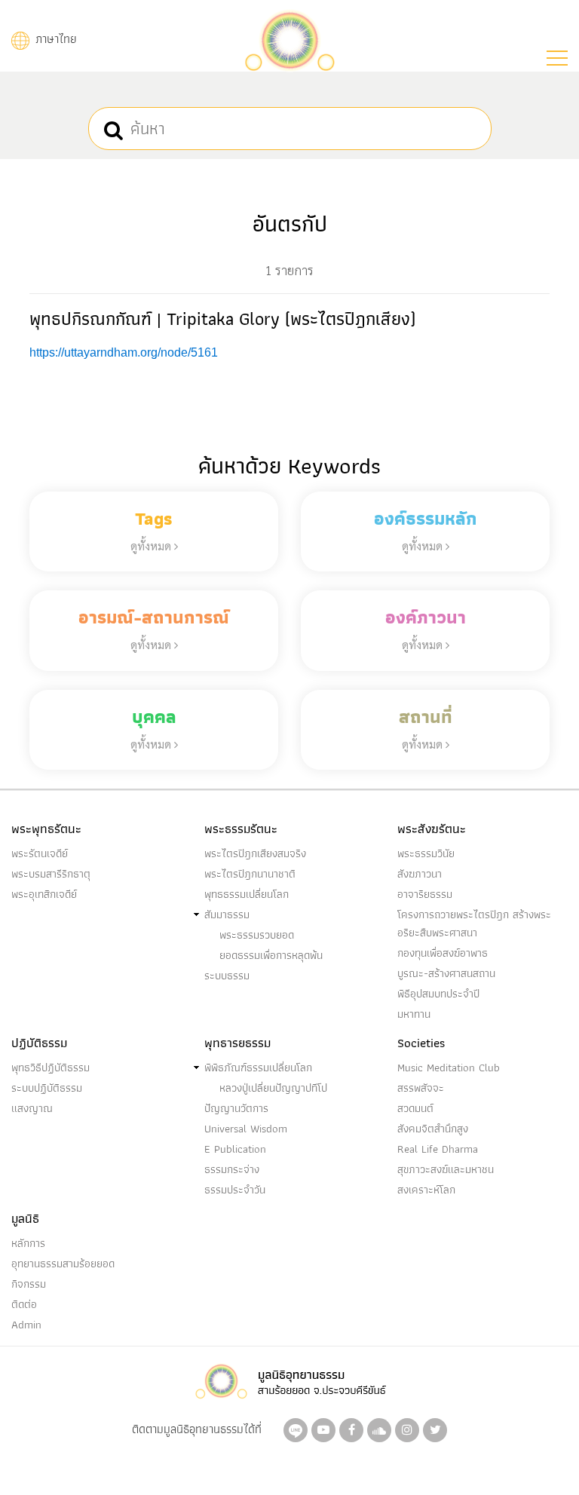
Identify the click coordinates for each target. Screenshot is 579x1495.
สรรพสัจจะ (420, 1088)
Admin (26, 1325)
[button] (557, 58)
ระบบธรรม (227, 976)
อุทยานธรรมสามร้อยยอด (63, 1264)
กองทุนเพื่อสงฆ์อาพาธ (442, 953)
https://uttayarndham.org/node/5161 (123, 352)
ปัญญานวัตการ (236, 1108)
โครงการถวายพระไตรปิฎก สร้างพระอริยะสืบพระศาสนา (474, 923)
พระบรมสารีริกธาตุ (50, 874)
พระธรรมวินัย (426, 853)
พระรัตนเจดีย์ (39, 853)
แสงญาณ (32, 1108)
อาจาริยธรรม (424, 894)
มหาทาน (413, 1014)
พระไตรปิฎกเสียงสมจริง (255, 853)
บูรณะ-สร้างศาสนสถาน (446, 973)
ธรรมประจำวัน (234, 1190)
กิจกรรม (28, 1284)
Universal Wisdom (245, 1129)
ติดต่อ (24, 1304)
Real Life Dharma (437, 1149)
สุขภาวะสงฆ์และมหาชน (445, 1169)
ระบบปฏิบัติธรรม (46, 1088)
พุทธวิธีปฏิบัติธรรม (50, 1067)
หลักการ (28, 1243)
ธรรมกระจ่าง (231, 1169)
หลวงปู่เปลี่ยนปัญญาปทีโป (273, 1088)
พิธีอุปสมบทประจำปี (438, 994)
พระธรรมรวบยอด (256, 935)
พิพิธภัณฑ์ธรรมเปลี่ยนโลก (258, 1067)
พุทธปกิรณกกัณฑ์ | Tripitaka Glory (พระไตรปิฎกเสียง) (222, 318)
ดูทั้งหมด (152, 545)
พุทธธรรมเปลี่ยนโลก (246, 894)
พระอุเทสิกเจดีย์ (44, 894)
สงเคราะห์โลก (426, 1190)
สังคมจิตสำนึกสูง (432, 1129)
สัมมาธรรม (227, 914)
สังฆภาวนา (419, 874)
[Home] (289, 38)
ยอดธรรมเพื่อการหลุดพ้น (271, 955)
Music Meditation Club (448, 1067)
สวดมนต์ (415, 1108)
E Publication (235, 1149)
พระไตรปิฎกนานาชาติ (250, 874)
